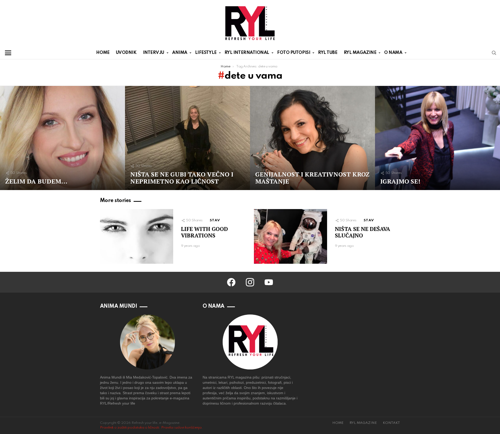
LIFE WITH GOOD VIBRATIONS (204, 232)
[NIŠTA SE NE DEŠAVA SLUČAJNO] (290, 236)
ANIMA (179, 53)
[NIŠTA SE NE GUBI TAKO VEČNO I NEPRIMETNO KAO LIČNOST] (187, 138)
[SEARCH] (494, 53)
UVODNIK (126, 53)
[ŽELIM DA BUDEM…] (62, 138)
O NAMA (393, 53)
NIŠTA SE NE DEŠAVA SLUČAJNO (362, 232)
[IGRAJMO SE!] (437, 138)
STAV (215, 220)
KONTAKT (391, 423)
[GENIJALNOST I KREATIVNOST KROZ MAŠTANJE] (312, 138)
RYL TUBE (327, 53)
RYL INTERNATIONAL (246, 53)
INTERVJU (153, 53)
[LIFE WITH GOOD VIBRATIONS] (136, 236)
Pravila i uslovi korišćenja (181, 427)
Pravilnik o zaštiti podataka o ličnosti (129, 427)
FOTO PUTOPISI (293, 53)
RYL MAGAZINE (360, 53)
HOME (102, 53)
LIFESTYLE (206, 53)
